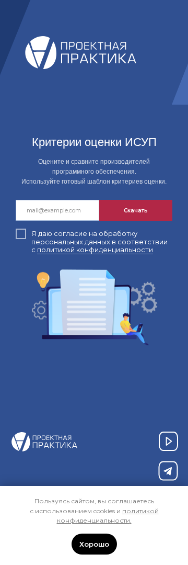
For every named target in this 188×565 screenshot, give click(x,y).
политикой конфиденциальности (95, 249)
